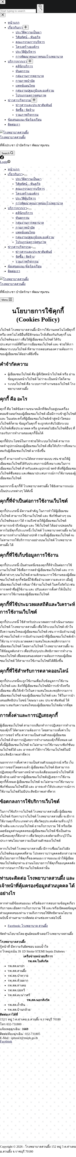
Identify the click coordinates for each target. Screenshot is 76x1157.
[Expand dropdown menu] (25, 175)
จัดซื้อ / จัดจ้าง (25, 256)
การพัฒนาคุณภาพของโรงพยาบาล (39, 203)
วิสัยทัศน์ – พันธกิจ (28, 183)
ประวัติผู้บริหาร (26, 198)
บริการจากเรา (17, 208)
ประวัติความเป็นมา (29, 179)
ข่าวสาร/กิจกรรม (19, 247)
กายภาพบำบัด (25, 227)
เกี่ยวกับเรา (15, 174)
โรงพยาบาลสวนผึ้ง (13, 137)
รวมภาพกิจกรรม (27, 261)
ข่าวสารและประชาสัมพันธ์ (34, 251)
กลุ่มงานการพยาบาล (30, 222)
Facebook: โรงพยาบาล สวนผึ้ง (28, 925)
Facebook (6, 1041)
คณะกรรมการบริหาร (30, 188)
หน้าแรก (13, 169)
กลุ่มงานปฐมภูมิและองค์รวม (35, 237)
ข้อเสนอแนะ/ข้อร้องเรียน (25, 266)
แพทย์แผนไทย (25, 232)
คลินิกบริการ (24, 213)
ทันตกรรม (22, 217)
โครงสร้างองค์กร (27, 193)
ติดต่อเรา (14, 271)
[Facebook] (2, 158)
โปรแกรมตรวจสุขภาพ (31, 242)
